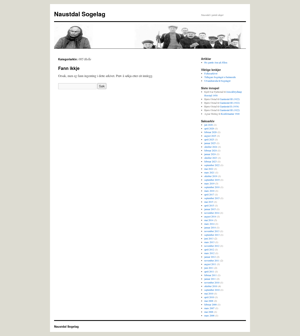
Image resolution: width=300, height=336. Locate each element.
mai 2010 (208, 293)
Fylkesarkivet (210, 73)
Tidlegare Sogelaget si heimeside (220, 77)
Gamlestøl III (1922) (230, 99)
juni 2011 (208, 267)
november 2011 (211, 260)
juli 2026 (208, 124)
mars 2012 (209, 253)
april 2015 (209, 205)
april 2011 (209, 271)
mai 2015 (208, 201)
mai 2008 (208, 300)
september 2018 (212, 187)
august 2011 (210, 264)
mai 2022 (208, 168)
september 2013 (212, 234)
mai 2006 (208, 311)
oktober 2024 (210, 146)
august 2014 (210, 216)
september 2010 (212, 289)
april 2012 (209, 249)
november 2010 (211, 282)
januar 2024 (210, 154)
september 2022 (212, 165)
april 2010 (209, 297)
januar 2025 (210, 143)
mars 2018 (209, 190)
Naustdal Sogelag (79, 13)
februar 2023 (210, 161)
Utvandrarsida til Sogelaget (217, 80)
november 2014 (211, 212)
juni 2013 (208, 238)
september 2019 (212, 179)
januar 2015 (210, 209)
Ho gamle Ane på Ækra (215, 62)
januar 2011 (210, 278)
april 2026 (209, 128)
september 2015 (212, 198)
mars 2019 (209, 183)
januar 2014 (210, 227)
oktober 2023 (210, 157)
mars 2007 (209, 308)
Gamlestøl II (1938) (229, 106)
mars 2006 (209, 315)
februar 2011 (210, 275)
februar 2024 (210, 150)
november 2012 (211, 245)
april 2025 (209, 139)
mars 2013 (209, 242)
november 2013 (211, 231)
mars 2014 (209, 223)
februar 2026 (210, 132)
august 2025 (210, 135)
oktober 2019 (210, 176)
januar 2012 (210, 256)
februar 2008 (210, 304)
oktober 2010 (210, 286)
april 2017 (209, 194)
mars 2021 (209, 172)
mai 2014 (208, 220)
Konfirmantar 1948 (230, 113)
